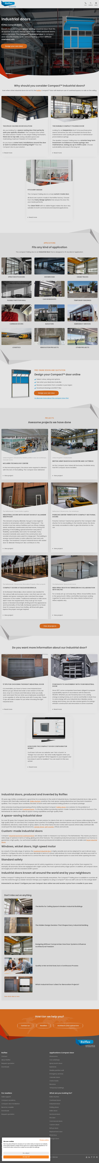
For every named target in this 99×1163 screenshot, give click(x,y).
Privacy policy (44, 1140)
